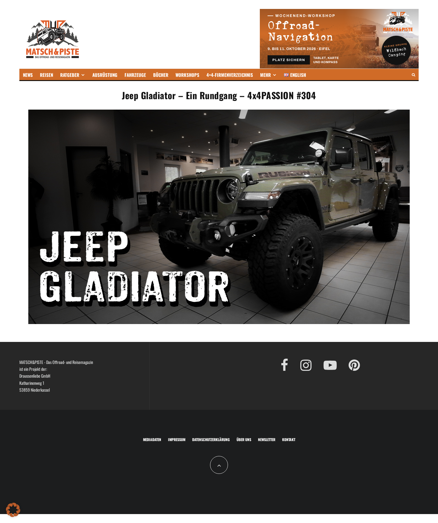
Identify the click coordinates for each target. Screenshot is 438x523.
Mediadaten (152, 439)
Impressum (176, 439)
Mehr (265, 74)
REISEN (46, 74)
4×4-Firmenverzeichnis (229, 74)
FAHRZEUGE (135, 74)
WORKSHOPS (187, 74)
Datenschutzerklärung (211, 439)
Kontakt (288, 439)
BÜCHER (160, 74)
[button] (13, 510)
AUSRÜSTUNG (104, 74)
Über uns (244, 439)
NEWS (28, 74)
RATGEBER (69, 74)
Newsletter (266, 439)
